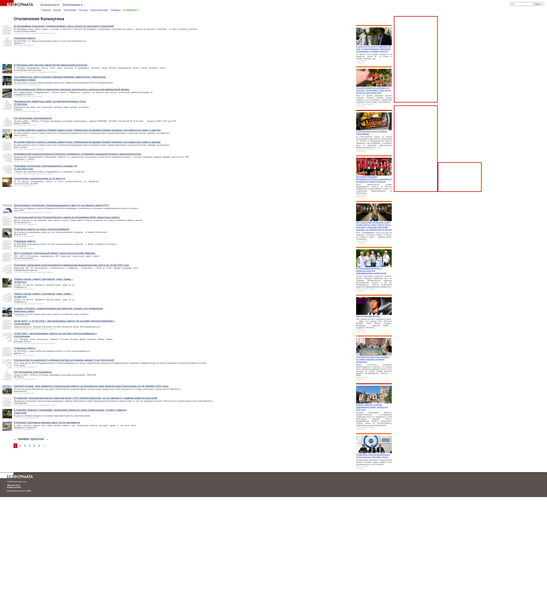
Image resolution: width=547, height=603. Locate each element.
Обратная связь (14, 485)
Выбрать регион (14, 487)
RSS (29, 491)
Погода (83, 10)
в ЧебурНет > (131, 10)
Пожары (116, 10)
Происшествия (99, 10)
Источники (70, 10)
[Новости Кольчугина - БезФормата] (17, 3)
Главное (46, 10)
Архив (57, 10)
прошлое (37, 439)
